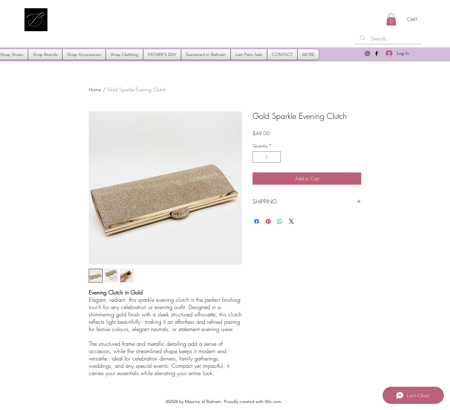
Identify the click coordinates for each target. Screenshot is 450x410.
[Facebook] (376, 53)
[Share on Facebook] (256, 221)
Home (95, 89)
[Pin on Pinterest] (268, 221)
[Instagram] (367, 53)
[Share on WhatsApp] (279, 221)
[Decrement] (257, 157)
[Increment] (276, 157)
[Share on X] (291, 221)
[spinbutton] (266, 157)
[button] (391, 19)
